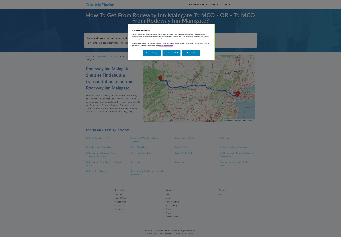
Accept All (191, 53)
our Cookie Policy (166, 45)
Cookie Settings (152, 53)
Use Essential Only (171, 53)
